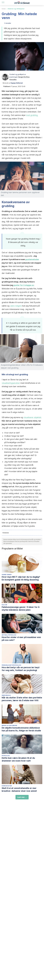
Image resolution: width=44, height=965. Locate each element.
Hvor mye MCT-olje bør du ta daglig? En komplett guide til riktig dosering (21, 578)
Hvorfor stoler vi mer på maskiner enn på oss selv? (21, 638)
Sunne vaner (6, 574)
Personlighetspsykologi (11, 665)
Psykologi (6, 755)
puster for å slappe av (24, 285)
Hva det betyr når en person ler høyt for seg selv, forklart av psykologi (21, 669)
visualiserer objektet (32, 417)
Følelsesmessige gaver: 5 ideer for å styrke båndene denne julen (20, 608)
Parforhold (6, 695)
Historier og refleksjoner (16, 9)
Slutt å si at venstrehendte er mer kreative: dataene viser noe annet (19, 789)
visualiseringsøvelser (11, 383)
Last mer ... (22, 797)
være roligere (16, 306)
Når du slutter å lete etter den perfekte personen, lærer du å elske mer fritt (22, 699)
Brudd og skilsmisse (9, 725)
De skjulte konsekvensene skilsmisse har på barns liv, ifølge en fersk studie (21, 729)
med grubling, (32, 115)
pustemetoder (32, 259)
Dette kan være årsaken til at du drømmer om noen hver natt (18, 759)
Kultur (4, 9)
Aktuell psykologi (9, 635)
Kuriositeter (7, 786)
